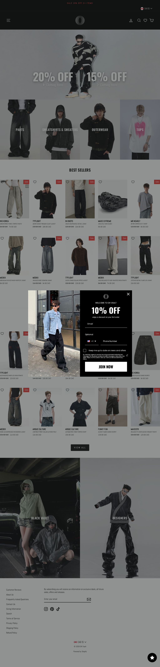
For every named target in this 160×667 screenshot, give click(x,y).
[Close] (128, 294)
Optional (89, 334)
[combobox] (92, 341)
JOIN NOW (106, 366)
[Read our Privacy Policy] (127, 355)
